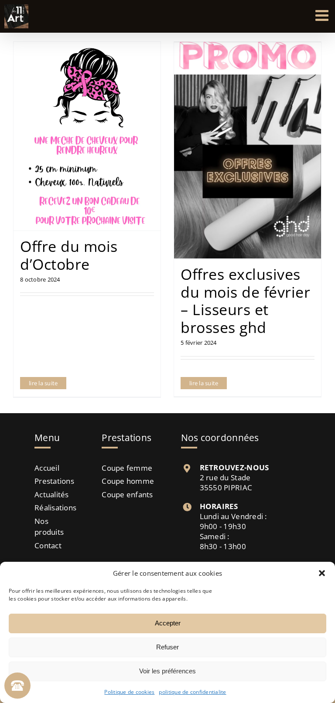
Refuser (167, 647)
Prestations (53, 481)
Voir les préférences (167, 671)
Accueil (46, 468)
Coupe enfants (127, 494)
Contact (48, 545)
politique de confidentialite (192, 692)
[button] (322, 573)
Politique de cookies (129, 692)
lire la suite (43, 383)
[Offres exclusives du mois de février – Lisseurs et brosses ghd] (247, 150)
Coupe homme (128, 481)
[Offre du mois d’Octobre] (87, 136)
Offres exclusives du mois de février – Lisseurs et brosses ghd (245, 300)
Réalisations (53, 508)
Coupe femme (127, 468)
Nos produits (49, 526)
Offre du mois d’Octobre (69, 255)
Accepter (168, 623)
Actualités (51, 494)
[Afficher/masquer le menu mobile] (323, 15)
